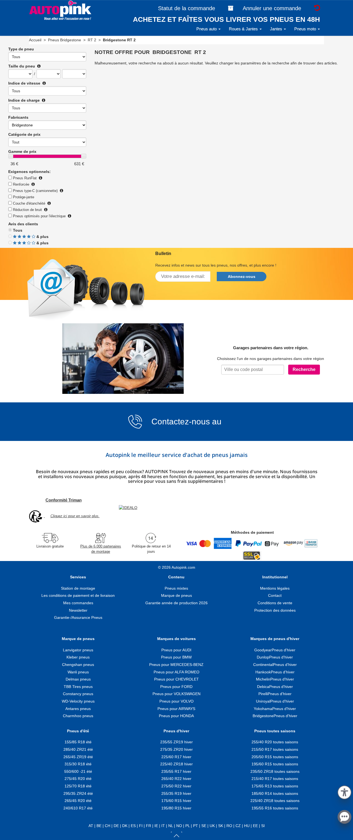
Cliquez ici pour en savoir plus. (75, 516)
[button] (344, 791)
